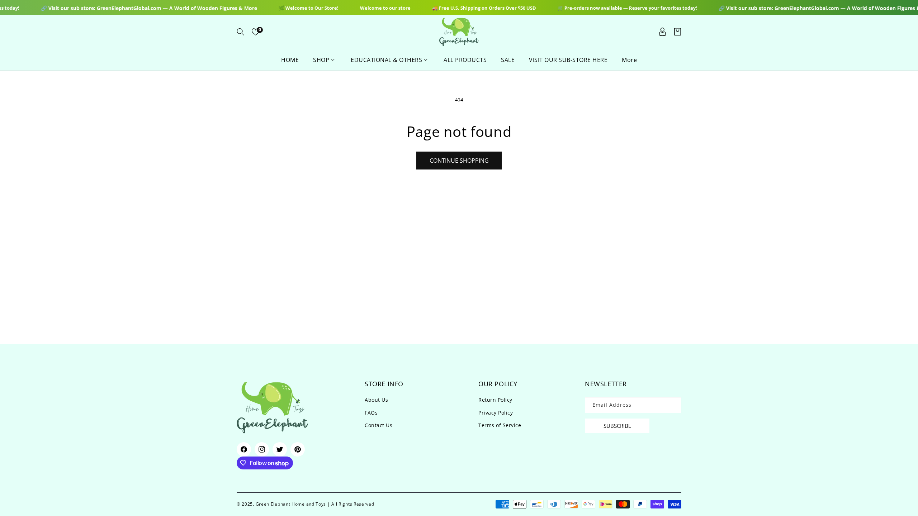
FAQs (371, 412)
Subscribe (617, 425)
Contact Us (378, 425)
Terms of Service (499, 425)
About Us (376, 399)
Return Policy (495, 399)
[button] (241, 32)
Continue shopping (459, 160)
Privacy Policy (495, 412)
